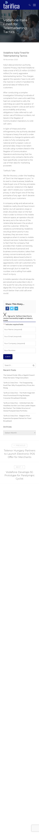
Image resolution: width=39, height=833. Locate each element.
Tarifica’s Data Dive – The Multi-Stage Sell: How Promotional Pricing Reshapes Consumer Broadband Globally (19, 395)
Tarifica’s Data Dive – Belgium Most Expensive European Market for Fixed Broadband (17, 418)
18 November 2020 (10, 60)
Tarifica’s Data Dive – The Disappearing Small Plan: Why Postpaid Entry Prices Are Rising (18, 385)
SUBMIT (8, 357)
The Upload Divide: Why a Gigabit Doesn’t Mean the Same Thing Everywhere (19, 376)
